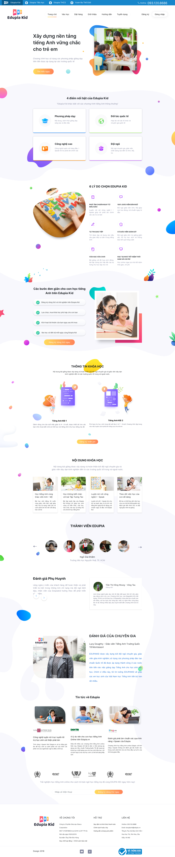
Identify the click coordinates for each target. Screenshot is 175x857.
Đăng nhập (160, 14)
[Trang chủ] (18, 14)
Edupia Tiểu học (36, 2)
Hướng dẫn (107, 14)
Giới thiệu (92, 14)
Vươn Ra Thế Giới (82, 2)
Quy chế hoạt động (65, 841)
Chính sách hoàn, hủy (101, 827)
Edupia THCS (59, 2)
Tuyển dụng (122, 14)
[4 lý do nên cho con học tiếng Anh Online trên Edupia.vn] (88, 715)
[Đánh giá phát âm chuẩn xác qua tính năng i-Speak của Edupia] (125, 715)
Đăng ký (145, 14)
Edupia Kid (14, 2)
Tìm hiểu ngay (43, 71)
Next (140, 547)
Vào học (65, 14)
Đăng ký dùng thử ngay (59, 342)
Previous (35, 546)
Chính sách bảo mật (80, 841)
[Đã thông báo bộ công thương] (129, 851)
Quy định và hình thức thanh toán (105, 824)
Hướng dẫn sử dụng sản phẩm (103, 831)
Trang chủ (52, 14)
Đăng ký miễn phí (87, 442)
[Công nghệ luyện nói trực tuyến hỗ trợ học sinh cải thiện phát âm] (50, 715)
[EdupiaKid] (45, 821)
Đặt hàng (78, 14)
